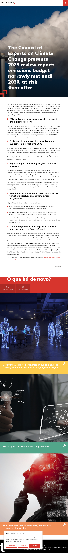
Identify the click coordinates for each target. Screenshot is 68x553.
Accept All (35, 545)
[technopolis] (8, 4)
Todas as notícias (23, 289)
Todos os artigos (8, 289)
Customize (11, 545)
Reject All (23, 545)
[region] (23, 540)
